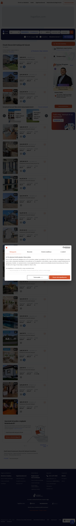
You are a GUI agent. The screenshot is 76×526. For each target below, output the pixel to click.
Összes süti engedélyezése (60, 277)
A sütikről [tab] (63, 252)
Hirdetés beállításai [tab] (46, 252)
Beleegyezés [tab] (13, 252)
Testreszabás (37, 277)
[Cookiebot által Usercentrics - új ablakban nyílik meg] (63, 248)
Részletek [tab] (29, 252)
